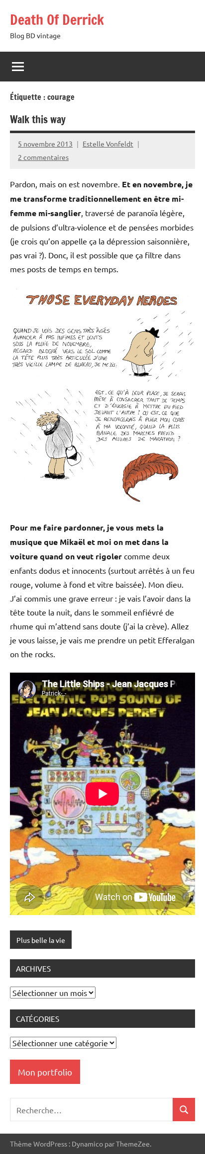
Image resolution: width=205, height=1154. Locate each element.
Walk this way (38, 119)
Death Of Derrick (57, 19)
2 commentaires (43, 157)
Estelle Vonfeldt (108, 143)
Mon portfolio (45, 1072)
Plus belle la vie (40, 939)
